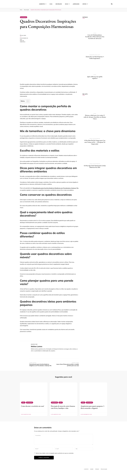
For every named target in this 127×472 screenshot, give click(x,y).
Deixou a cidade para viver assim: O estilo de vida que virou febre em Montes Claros (95, 117)
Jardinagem (76, 4)
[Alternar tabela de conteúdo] (27, 101)
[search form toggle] (111, 4)
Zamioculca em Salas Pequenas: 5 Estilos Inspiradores (95, 57)
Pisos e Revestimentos (95, 138)
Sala (99, 54)
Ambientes (42, 4)
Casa (51, 4)
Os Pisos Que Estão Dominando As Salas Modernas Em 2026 (95, 166)
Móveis (84, 4)
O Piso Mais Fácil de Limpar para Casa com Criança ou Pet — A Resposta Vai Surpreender (94, 142)
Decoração (59, 4)
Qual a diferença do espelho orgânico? (94, 77)
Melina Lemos (23, 35)
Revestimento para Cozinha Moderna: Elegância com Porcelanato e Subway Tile (55, 188)
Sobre (91, 469)
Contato (86, 469)
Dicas (66, 4)
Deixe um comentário (24, 41)
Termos (97, 469)
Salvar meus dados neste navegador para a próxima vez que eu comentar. (55, 453)
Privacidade (104, 469)
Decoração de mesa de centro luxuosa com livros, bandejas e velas (63, 407)
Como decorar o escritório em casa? (32, 406)
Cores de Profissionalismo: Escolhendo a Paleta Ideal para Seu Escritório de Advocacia (94, 36)
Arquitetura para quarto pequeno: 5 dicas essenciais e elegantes (92, 407)
